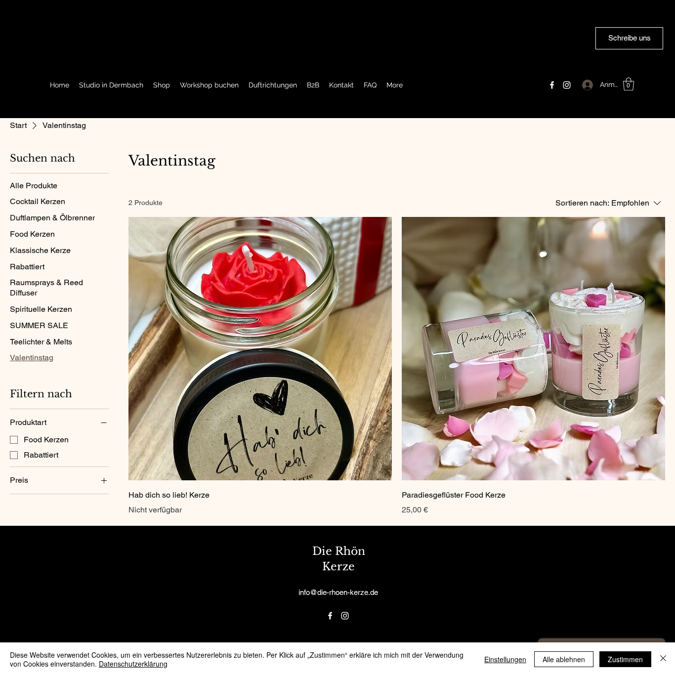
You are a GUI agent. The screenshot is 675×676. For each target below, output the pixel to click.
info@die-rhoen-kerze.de (338, 592)
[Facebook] (552, 85)
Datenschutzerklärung (133, 664)
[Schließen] (663, 659)
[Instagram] (567, 85)
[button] (628, 84)
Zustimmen (625, 659)
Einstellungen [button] (505, 659)
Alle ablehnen (564, 659)
